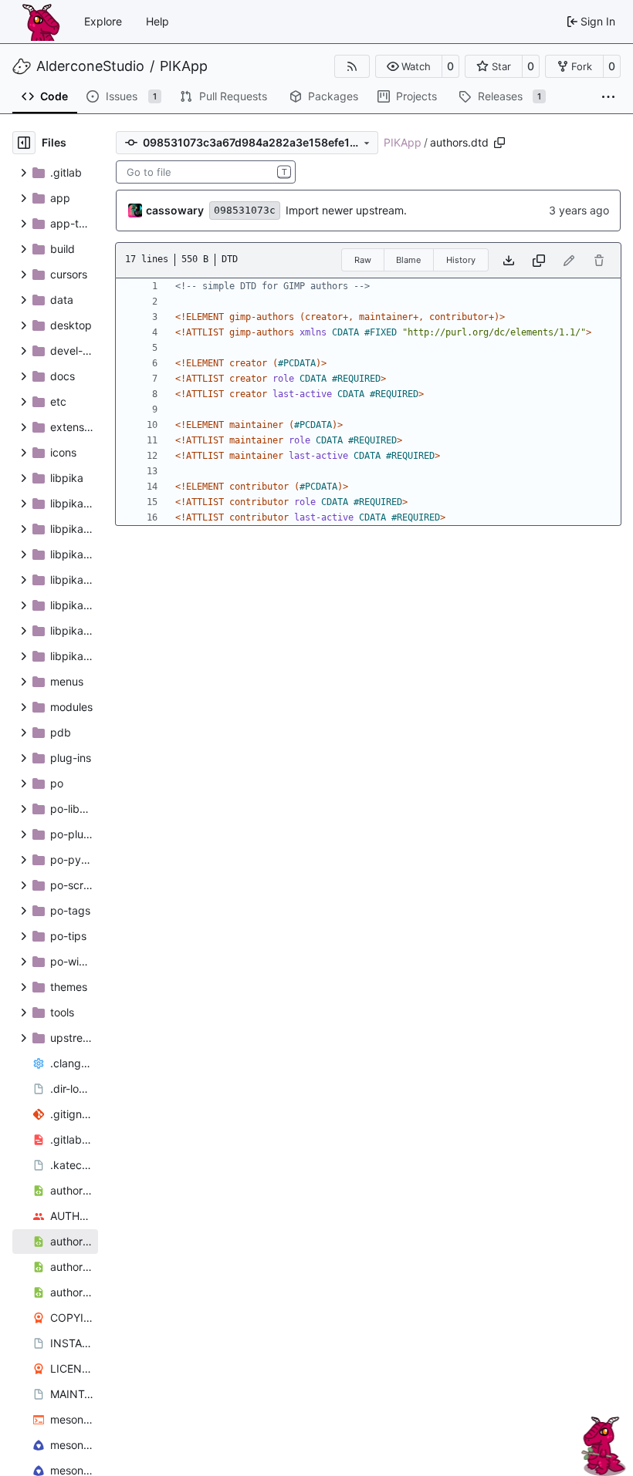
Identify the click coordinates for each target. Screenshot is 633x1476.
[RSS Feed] (352, 66)
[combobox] (206, 172)
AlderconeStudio (90, 66)
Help (157, 21)
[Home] (41, 21)
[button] (408, 66)
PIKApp (184, 66)
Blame (408, 259)
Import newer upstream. (346, 210)
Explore (103, 21)
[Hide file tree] (24, 142)
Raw (362, 259)
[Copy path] (499, 142)
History (461, 259)
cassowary (175, 210)
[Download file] (508, 260)
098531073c (245, 210)
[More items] (608, 97)
